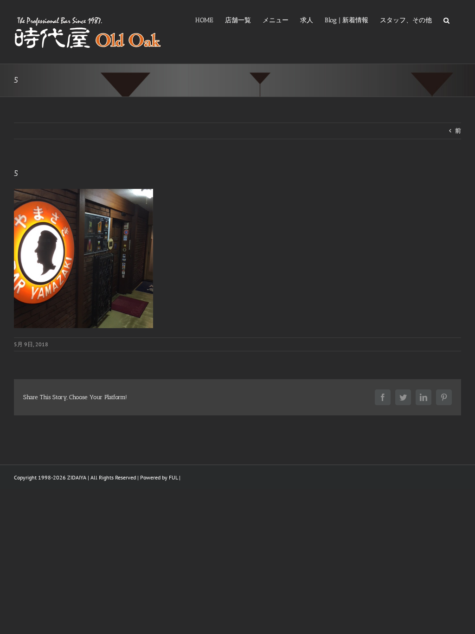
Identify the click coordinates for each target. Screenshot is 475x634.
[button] (446, 19)
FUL (173, 477)
